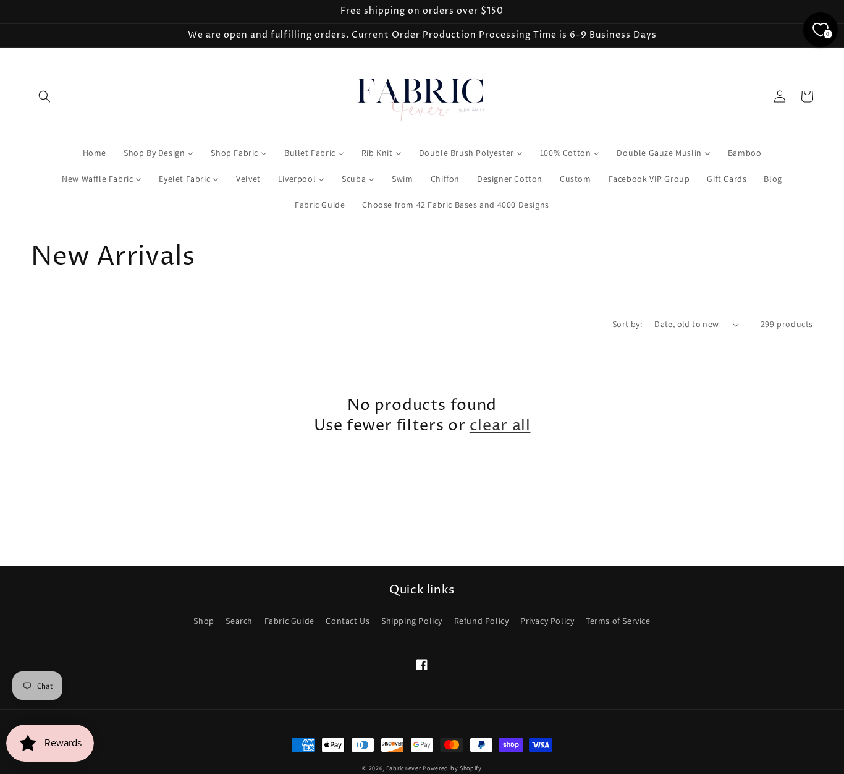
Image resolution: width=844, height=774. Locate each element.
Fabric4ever (403, 768)
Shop (203, 620)
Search (239, 620)
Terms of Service (618, 620)
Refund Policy (481, 620)
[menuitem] (94, 153)
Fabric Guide (289, 620)
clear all (500, 426)
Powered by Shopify (452, 768)
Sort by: (627, 324)
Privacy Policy (547, 620)
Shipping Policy (411, 620)
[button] (44, 96)
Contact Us (347, 620)
